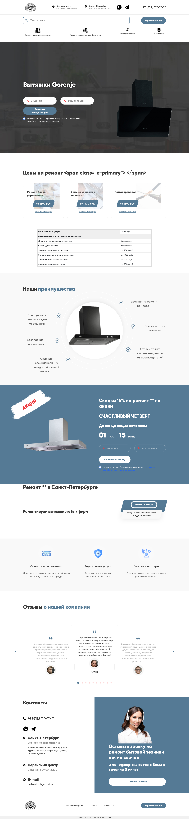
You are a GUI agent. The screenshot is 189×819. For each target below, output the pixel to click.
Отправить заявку (114, 459)
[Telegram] (126, 7)
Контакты (109, 805)
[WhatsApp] (120, 7)
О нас (94, 805)
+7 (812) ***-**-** (154, 7)
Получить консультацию (40, 111)
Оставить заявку (137, 781)
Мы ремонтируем (74, 805)
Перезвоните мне (153, 20)
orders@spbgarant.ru (40, 784)
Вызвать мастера (144, 504)
